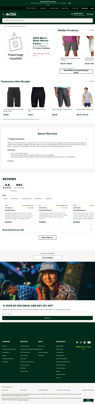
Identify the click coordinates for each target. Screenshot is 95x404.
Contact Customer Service (27, 361)
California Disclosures (88, 390)
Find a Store (75, 8)
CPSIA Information (61, 365)
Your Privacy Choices (62, 390)
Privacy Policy (23, 390)
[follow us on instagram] (81, 342)
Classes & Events (53, 8)
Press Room (5, 361)
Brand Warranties (60, 374)
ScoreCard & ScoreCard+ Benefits (29, 349)
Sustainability (5, 352)
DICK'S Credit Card (31, 8)
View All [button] (91, 30)
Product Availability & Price (63, 361)
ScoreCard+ (43, 8)
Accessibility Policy (43, 390)
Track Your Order (24, 365)
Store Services (24, 355)
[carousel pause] (70, 3)
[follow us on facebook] (78, 342)
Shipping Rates (60, 355)
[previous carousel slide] (27, 3)
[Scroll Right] (89, 214)
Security (58, 377)
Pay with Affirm (24, 371)
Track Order (84, 8)
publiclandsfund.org (23, 399)
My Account (23, 358)
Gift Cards (23, 368)
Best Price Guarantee (61, 358)
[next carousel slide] (68, 3)
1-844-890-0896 (16, 395)
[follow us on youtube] (89, 342)
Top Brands (41, 355)
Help (92, 8)
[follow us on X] (85, 342)
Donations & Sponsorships (9, 349)
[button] (91, 50)
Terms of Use (4, 390)
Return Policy (59, 349)
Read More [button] (10, 161)
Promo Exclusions (60, 368)
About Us (4, 346)
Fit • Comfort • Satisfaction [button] (41, 48)
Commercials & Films (7, 358)
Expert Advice (65, 8)
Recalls (58, 371)
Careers (4, 355)
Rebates (40, 349)
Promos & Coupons (43, 352)
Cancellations (59, 352)
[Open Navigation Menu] (3, 14)
